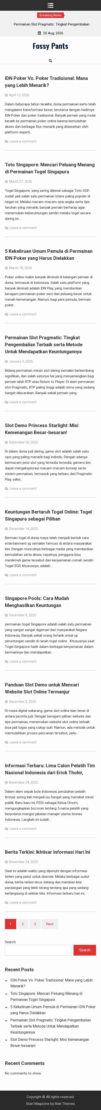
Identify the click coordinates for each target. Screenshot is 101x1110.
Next (49, 924)
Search (10, 942)
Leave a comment (23, 141)
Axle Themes (65, 1104)
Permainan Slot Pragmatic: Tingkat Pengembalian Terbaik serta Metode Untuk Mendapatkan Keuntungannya (43, 344)
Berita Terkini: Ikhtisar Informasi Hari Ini (47, 852)
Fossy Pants (50, 45)
